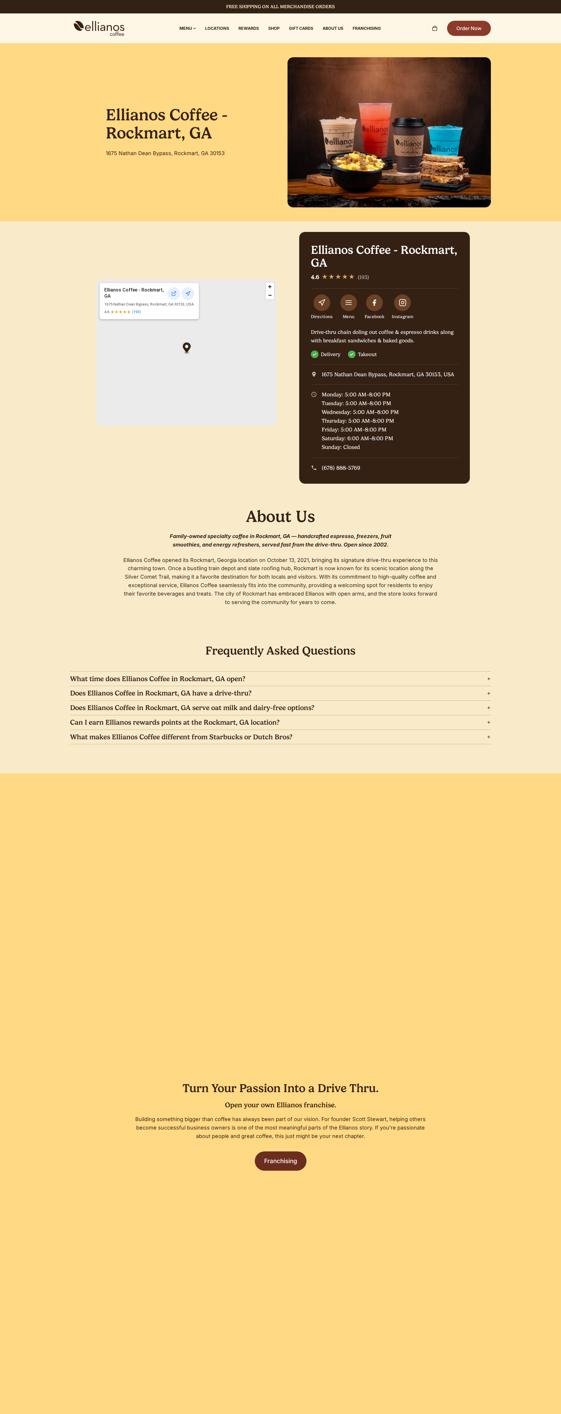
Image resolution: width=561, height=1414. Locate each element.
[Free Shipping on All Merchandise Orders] (280, 6)
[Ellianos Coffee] (99, 28)
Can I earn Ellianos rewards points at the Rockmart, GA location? (175, 722)
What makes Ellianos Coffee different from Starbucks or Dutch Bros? (181, 737)
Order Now (469, 28)
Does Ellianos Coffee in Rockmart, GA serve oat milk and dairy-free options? (192, 708)
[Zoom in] (270, 286)
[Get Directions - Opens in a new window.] (187, 293)
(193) (136, 312)
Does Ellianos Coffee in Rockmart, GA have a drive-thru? (161, 693)
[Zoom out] (270, 295)
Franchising (280, 1161)
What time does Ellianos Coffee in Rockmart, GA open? (157, 679)
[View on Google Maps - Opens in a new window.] (173, 293)
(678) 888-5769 (341, 468)
